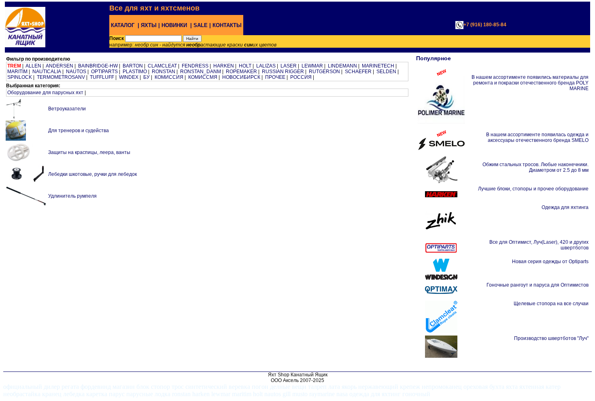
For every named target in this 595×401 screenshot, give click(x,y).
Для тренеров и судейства (78, 130)
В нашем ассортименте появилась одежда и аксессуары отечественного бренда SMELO (537, 137)
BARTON (133, 66)
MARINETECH (378, 66)
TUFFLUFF (102, 77)
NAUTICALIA (46, 71)
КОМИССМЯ (202, 77)
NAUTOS (76, 71)
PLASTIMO (135, 71)
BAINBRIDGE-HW (98, 66)
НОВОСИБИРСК (241, 77)
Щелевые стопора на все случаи (551, 303)
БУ (146, 77)
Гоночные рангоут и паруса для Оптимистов (538, 285)
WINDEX (128, 77)
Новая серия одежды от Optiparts (550, 261)
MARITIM (17, 71)
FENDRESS (195, 66)
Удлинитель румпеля (72, 196)
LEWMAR (312, 66)
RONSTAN (163, 71)
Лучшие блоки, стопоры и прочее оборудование (533, 189)
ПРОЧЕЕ (275, 77)
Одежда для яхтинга (565, 207)
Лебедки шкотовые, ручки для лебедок (92, 174)
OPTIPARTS (104, 71)
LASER (288, 66)
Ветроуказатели (67, 109)
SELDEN (386, 71)
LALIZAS (266, 66)
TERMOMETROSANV (61, 77)
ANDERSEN (59, 66)
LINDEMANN (342, 66)
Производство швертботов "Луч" (551, 338)
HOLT (245, 66)
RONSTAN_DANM (200, 71)
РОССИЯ (301, 77)
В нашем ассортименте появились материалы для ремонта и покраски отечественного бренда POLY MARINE (530, 82)
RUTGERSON (324, 71)
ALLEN (33, 66)
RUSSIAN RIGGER (283, 71)
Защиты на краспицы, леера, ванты (89, 152)
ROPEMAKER (241, 71)
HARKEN (223, 66)
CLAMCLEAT (162, 66)
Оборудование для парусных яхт (45, 92)
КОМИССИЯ (169, 77)
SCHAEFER (358, 71)
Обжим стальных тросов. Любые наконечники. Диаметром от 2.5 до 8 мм (535, 167)
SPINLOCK (19, 77)
